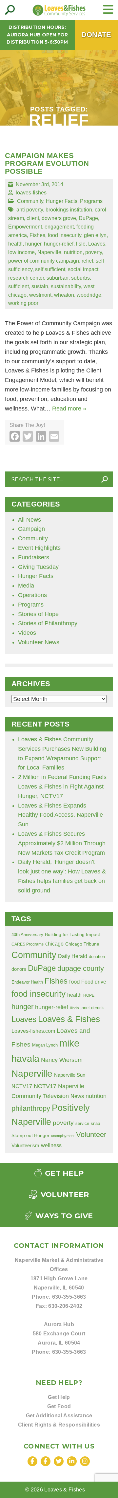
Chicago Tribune (82, 944)
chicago (54, 944)
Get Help (63, 1173)
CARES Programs (27, 944)
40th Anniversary (27, 934)
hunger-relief (58, 244)
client (33, 218)
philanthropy (30, 1108)
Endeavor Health (27, 982)
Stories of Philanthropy (47, 623)
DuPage (88, 218)
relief (87, 261)
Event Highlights (39, 548)
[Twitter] (59, 1461)
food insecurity (64, 235)
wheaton (64, 295)
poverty (93, 252)
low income (21, 252)
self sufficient (50, 269)
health (15, 244)
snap (95, 1123)
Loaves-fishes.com (33, 1031)
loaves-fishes (31, 192)
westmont (40, 295)
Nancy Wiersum (62, 1060)
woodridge (89, 295)
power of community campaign (43, 261)
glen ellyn (95, 235)
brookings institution (69, 209)
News (77, 1096)
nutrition (73, 252)
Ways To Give (63, 1215)
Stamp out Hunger (30, 1135)
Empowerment (25, 227)
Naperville (49, 252)
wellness (51, 1145)
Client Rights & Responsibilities (59, 1425)
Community (30, 201)
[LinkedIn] (72, 1461)
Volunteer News (38, 642)
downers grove (59, 218)
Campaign (31, 529)
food (74, 982)
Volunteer (91, 1134)
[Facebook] (32, 1461)
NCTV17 (21, 1086)
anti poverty (29, 209)
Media (26, 585)
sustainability (66, 286)
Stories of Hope (38, 614)
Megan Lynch (45, 1045)
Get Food (59, 1406)
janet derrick (92, 1007)
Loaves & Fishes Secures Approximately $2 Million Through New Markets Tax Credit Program (62, 843)
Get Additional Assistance (59, 1415)
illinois (74, 1008)
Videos (27, 632)
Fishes (37, 235)
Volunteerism (25, 1145)
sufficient (18, 286)
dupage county (80, 968)
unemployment (62, 1136)
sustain (39, 286)
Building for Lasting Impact (72, 934)
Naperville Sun (69, 1075)
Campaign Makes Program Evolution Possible (47, 163)
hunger (33, 244)
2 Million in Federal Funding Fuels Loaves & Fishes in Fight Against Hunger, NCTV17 (62, 786)
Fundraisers (33, 557)
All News (29, 519)
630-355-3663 (69, 1297)
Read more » (69, 408)
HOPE (88, 995)
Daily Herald (72, 956)
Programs (91, 201)
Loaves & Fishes (69, 1019)
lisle (81, 244)
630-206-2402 (65, 1306)
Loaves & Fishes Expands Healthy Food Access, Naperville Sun (60, 815)
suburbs (80, 278)
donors (18, 969)
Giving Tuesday (38, 567)
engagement (59, 227)
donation (97, 956)
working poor (23, 303)
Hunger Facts (61, 201)
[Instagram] (85, 1461)
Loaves (96, 244)
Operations (32, 595)
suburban (58, 278)
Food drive (93, 982)
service (82, 1123)
